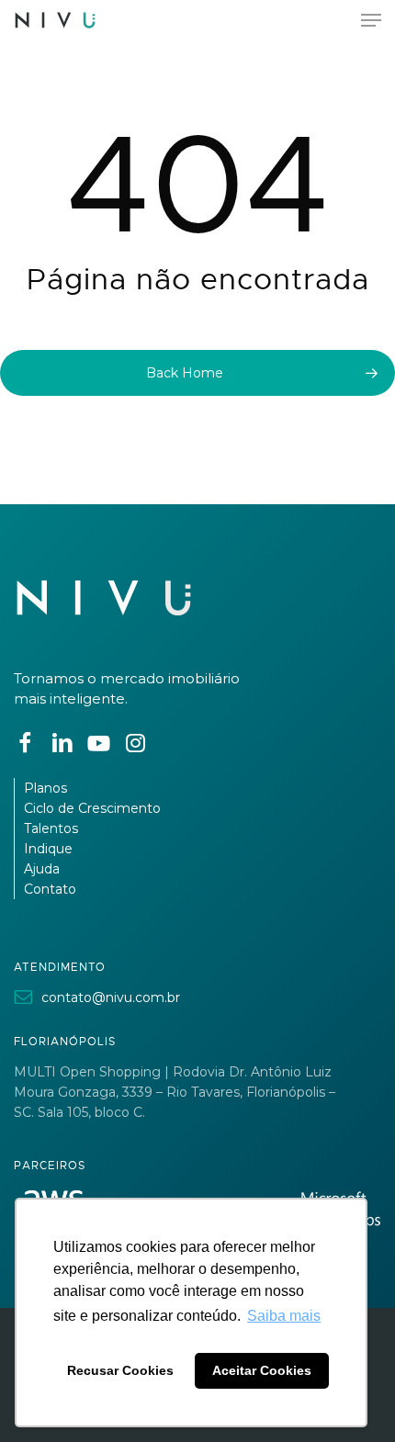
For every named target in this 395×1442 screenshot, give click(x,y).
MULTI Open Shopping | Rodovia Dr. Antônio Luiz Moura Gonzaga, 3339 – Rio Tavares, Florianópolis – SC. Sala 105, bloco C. (174, 1092)
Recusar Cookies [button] (120, 1370)
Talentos (51, 828)
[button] (371, 20)
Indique (48, 848)
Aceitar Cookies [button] (261, 1370)
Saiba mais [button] (284, 1316)
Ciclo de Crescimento (92, 808)
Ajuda (42, 869)
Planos (45, 788)
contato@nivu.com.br (110, 997)
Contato (50, 889)
